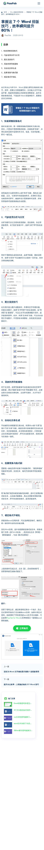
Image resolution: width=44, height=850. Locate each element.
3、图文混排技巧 (7, 59)
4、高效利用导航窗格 (9, 64)
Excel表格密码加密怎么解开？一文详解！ (23, 703)
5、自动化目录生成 (8, 68)
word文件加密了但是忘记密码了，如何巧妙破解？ (23, 723)
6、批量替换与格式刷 (9, 72)
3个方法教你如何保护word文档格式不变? (23, 710)
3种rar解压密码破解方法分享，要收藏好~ (23, 730)
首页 (5, 12)
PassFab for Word (13, 618)
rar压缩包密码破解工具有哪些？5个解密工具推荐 (23, 717)
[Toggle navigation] (38, 3)
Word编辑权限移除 (16, 12)
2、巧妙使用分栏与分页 (10, 55)
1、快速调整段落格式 (9, 51)
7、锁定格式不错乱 (8, 77)
